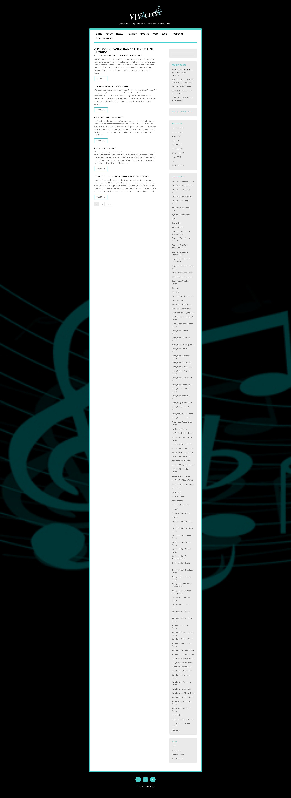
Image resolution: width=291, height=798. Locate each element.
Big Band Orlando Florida (181, 215)
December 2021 (178, 132)
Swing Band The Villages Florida (183, 693)
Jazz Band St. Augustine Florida (183, 465)
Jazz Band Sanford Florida (181, 461)
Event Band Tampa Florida (181, 308)
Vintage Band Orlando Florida (182, 719)
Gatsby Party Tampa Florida (182, 418)
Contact (178, 34)
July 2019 (175, 161)
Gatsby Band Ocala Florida (181, 362)
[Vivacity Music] (145, 21)
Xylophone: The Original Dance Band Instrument (121, 176)
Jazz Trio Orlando (178, 497)
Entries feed (176, 750)
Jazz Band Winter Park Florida (182, 484)
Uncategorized (177, 715)
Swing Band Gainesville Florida (183, 650)
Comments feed (178, 755)
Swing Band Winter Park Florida (183, 697)
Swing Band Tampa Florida (181, 689)
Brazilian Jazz (176, 223)
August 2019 (176, 157)
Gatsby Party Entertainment (182, 403)
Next (109, 204)
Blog (164, 34)
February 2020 (177, 149)
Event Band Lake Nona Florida (183, 296)
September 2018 (178, 165)
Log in (174, 746)
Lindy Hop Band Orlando (181, 505)
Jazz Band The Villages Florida (182, 480)
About (109, 34)
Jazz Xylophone (177, 501)
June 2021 (175, 140)
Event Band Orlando (179, 300)
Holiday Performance (179, 429)
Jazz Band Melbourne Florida (182, 452)
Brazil (174, 219)
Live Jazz (175, 509)
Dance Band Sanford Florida (182, 277)
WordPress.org (177, 759)
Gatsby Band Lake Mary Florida (183, 344)
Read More (101, 79)
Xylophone (175, 730)
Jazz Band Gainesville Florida (182, 444)
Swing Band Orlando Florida (182, 663)
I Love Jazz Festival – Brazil (109, 117)
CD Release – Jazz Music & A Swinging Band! (117, 55)
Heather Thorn (104, 38)
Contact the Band (146, 786)
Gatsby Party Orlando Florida (182, 414)
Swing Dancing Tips (105, 148)
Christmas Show (178, 227)
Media (119, 34)
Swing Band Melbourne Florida (183, 658)
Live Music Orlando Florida (181, 513)
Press (155, 34)
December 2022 (178, 128)
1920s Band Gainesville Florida (183, 181)
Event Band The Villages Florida (183, 313)
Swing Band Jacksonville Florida (183, 654)
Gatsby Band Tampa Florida (182, 385)
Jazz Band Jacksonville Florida (182, 448)
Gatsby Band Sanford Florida (182, 367)
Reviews (144, 34)
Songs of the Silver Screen (181, 86)
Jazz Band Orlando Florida (181, 456)
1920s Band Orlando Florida (182, 185)
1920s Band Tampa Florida (182, 197)
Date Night (175, 288)
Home (99, 34)
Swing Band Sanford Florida (182, 671)
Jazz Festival (176, 492)
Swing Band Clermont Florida (182, 639)
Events (133, 34)
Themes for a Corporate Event (111, 86)
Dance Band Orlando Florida (182, 273)
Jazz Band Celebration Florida (182, 433)
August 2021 (176, 136)
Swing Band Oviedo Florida (181, 667)
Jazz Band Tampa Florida (181, 476)
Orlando (175, 517)
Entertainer (176, 292)
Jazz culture (176, 488)
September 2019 (178, 153)
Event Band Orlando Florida (182, 304)
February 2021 (177, 145)
